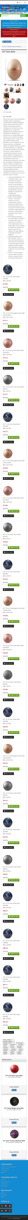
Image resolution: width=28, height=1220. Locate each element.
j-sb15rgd (5, 1047)
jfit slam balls (19, 1042)
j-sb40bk (5, 1053)
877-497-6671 (6, 11)
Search (23, 15)
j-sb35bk (18, 1052)
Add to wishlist (9, 294)
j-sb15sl (12, 1047)
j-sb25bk (5, 1050)
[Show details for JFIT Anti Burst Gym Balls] (14, 1069)
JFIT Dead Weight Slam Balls (14, 1108)
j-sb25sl (20, 1050)
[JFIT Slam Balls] (6, 90)
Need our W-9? (4, 1186)
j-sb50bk (19, 1053)
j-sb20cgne (5, 1049)
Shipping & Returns (5, 1182)
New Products (4, 1184)
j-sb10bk (5, 1044)
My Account (3, 1193)
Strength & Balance (8, 1041)
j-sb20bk (19, 1047)
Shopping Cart (4, 1195)
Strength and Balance (16, 46)
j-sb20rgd (13, 1049)
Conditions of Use (5, 1169)
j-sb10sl (5, 1046)
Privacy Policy (4, 1171)
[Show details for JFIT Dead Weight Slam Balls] (14, 1101)
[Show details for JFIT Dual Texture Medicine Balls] (14, 1134)
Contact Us (3, 1180)
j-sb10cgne (12, 1044)
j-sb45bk (12, 1053)
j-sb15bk (11, 1046)
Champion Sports (7, 1042)
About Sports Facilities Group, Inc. (8, 1167)
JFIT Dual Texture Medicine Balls (14, 1141)
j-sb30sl (12, 1052)
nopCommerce (16, 1218)
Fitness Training (6, 46)
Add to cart (14, 290)
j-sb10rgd (20, 1044)
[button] (19, 2)
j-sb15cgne (19, 1046)
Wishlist (3, 1197)
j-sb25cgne (12, 1050)
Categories (8, 41)
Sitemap (3, 1173)
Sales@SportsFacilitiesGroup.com (12, 13)
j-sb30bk (5, 1052)
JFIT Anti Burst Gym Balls (14, 1076)
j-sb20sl (20, 1049)
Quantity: (5, 287)
